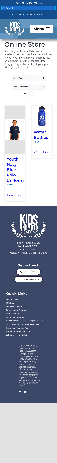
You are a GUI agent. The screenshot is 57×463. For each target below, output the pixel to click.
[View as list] (31, 94)
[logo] (14, 22)
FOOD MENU (39, 14)
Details (20, 195)
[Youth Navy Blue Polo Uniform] (15, 130)
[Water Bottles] (42, 116)
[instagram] (25, 392)
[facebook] (20, 392)
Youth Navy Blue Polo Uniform (15, 170)
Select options (12, 196)
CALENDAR (16, 14)
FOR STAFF (27, 14)
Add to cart (38, 153)
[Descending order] (43, 78)
